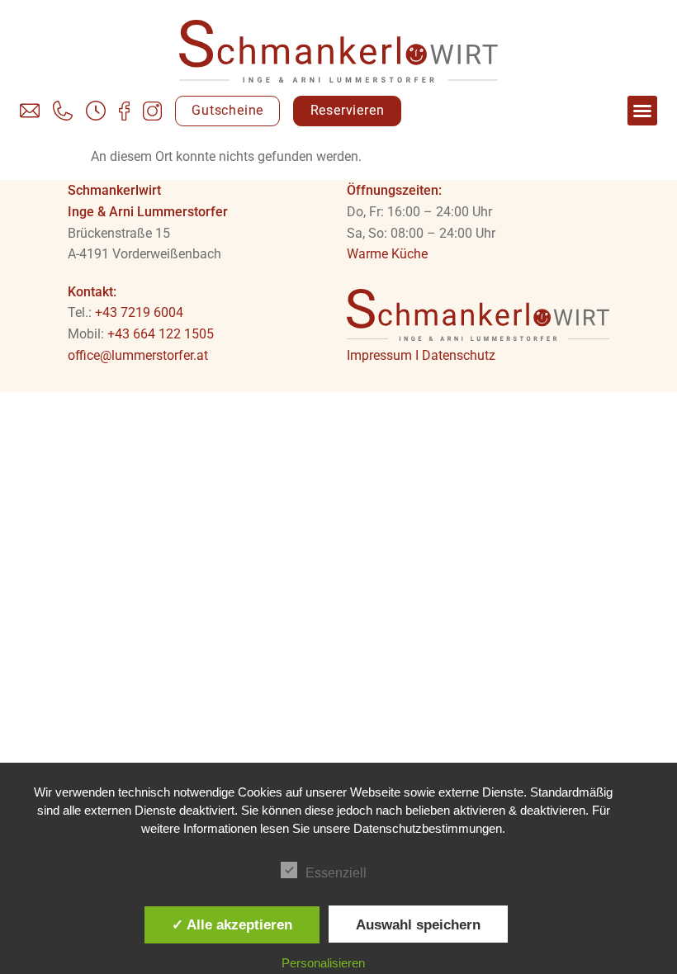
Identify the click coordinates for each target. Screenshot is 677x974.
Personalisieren (323, 963)
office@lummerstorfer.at (138, 355)
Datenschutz (458, 355)
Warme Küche (387, 254)
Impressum (379, 355)
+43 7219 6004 (139, 312)
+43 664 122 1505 (160, 334)
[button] (642, 110)
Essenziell (336, 873)
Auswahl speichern (418, 924)
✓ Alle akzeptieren (232, 924)
